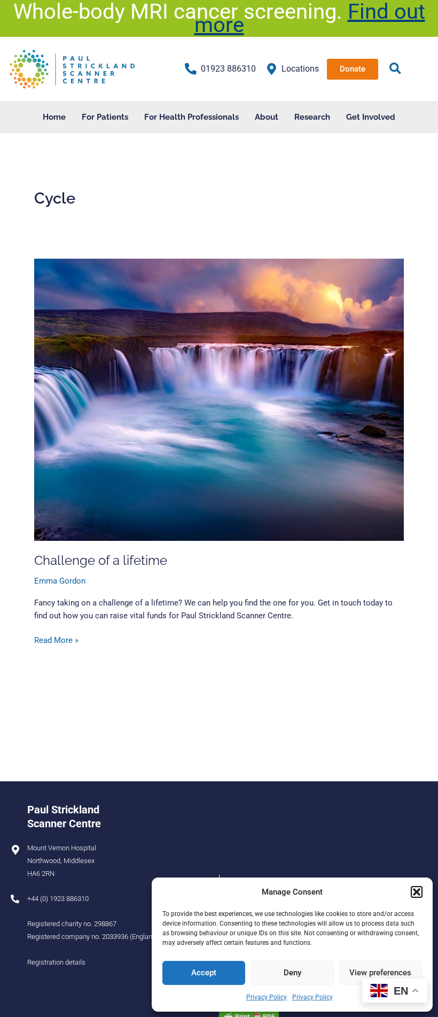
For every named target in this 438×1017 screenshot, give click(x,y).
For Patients (105, 116)
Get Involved (370, 116)
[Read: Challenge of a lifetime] (219, 399)
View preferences (380, 972)
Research (312, 116)
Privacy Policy (266, 997)
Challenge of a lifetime (100, 560)
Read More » (56, 639)
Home (54, 116)
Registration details (56, 962)
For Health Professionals (191, 116)
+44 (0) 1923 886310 (58, 899)
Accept (203, 972)
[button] (416, 892)
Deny (292, 972)
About (266, 116)
